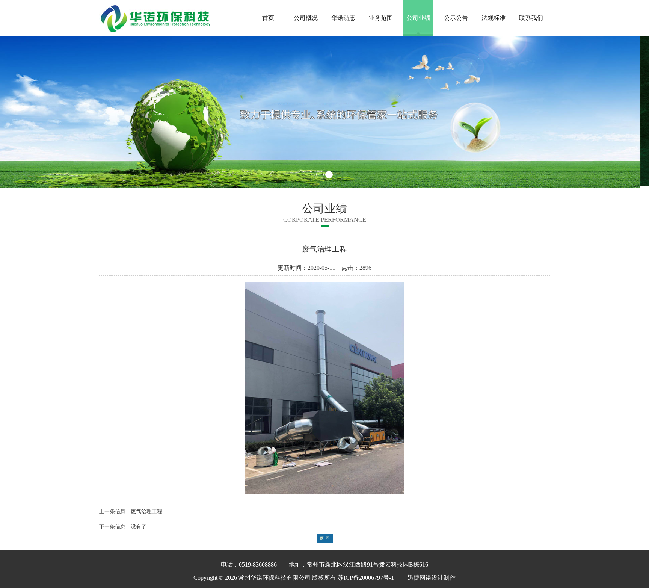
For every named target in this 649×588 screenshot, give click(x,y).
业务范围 (381, 18)
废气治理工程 (146, 510)
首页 (268, 18)
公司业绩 (418, 18)
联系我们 (531, 18)
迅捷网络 (420, 576)
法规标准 (493, 18)
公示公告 (456, 18)
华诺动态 (343, 18)
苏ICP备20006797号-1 (366, 576)
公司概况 (306, 18)
